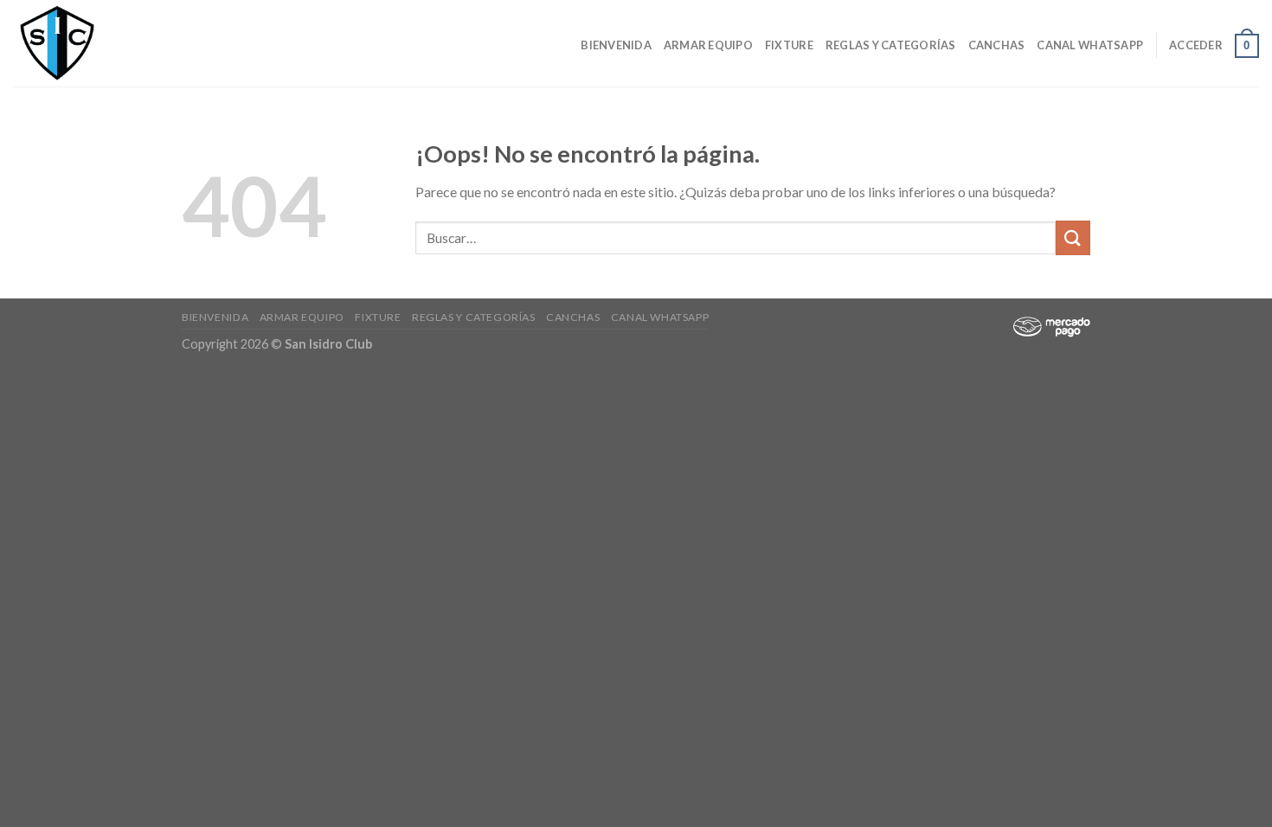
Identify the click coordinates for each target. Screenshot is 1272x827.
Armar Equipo (708, 45)
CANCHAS (996, 45)
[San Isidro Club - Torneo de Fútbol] (99, 43)
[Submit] (1073, 237)
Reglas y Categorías (891, 45)
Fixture (789, 45)
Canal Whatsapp (1090, 45)
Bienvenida (616, 45)
